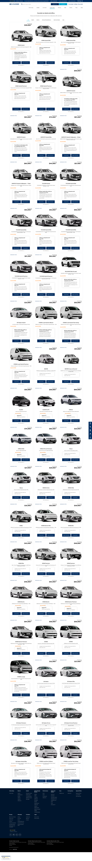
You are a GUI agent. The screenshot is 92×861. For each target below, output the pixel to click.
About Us (27, 818)
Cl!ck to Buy (31, 7)
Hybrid (32, 19)
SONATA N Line (53, 800)
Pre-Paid (19, 818)
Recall (19, 819)
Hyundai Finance (12, 824)
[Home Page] (14, 4)
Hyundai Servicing (21, 822)
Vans (63, 19)
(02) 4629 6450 (51, 844)
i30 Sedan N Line (54, 798)
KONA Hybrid (28, 794)
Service (70, 7)
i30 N (43, 794)
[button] (6, 858)
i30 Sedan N (45, 796)
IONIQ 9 (19, 799)
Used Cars (11, 819)
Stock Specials (78, 796)
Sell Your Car (55, 4)
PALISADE (27, 799)
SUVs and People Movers (46, 19)
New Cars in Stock (12, 816)
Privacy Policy (36, 818)
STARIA (35, 810)
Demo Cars (11, 818)
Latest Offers (52, 7)
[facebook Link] (77, 1)
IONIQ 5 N (19, 800)
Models (38, 7)
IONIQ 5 (19, 797)
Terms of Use (36, 816)
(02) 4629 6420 (32, 844)
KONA (35, 795)
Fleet (65, 7)
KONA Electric (20, 794)
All (28, 19)
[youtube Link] (79, 1)
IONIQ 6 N (69, 793)
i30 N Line (52, 794)
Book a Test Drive (26, 62)
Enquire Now (16, 62)
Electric (38, 19)
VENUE (35, 794)
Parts (76, 7)
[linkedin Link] (80, 1)
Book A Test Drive (26, 340)
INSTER (19, 793)
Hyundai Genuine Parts (21, 825)
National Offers (78, 793)
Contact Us (28, 816)
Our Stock (44, 7)
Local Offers (78, 794)
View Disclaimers (21, 65)
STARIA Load (61, 793)
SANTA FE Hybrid (29, 797)
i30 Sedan (52, 795)
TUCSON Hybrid (29, 796)
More (82, 7)
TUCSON (35, 797)
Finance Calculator (12, 822)
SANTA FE (36, 798)
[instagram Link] (82, 1)
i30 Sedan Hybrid (29, 793)
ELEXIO (19, 796)
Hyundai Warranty (21, 821)
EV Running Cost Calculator (12, 826)
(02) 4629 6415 (13, 844)
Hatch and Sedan (57, 19)
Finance (59, 7)
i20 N (43, 793)
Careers (27, 819)
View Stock (63, 4)
